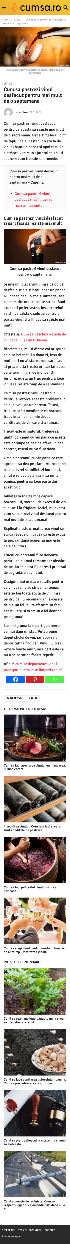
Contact (50, 1230)
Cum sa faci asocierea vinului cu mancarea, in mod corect (35, 767)
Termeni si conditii (29, 1230)
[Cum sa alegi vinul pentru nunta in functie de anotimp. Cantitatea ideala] (35, 921)
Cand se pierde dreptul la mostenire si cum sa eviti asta (35, 1142)
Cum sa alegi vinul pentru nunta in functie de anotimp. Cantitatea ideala (34, 950)
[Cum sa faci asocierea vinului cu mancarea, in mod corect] (35, 738)
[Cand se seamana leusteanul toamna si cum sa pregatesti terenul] (35, 991)
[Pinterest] (35, 679)
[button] (4, 7)
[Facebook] (15, 679)
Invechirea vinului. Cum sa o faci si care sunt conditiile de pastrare (32, 828)
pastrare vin (14, 698)
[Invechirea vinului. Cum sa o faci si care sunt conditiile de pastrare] (35, 799)
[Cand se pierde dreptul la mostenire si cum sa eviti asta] (35, 1113)
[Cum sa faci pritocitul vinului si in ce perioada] (35, 860)
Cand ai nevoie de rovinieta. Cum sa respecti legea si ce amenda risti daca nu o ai (34, 1205)
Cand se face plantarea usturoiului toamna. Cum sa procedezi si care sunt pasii (35, 1081)
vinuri (33, 698)
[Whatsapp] (54, 679)
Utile (8, 84)
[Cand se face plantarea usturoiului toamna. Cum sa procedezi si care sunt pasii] (35, 1052)
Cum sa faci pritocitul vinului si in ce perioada (30, 889)
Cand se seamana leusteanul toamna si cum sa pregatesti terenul (35, 1020)
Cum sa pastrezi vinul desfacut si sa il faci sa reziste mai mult (33, 199)
